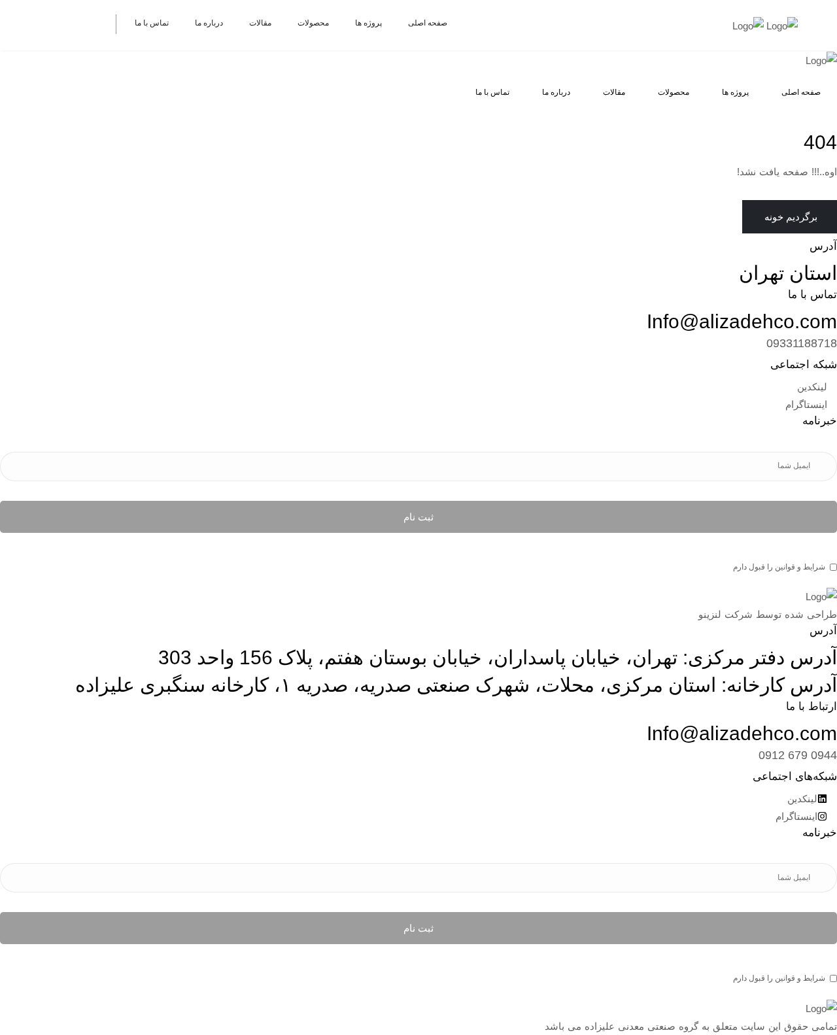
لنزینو (709, 614)
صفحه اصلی (427, 22)
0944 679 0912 (798, 755)
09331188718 (801, 343)
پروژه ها (368, 22)
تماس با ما (152, 22)
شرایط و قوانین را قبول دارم (779, 566)
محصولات (313, 22)
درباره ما (209, 22)
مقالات (260, 22)
